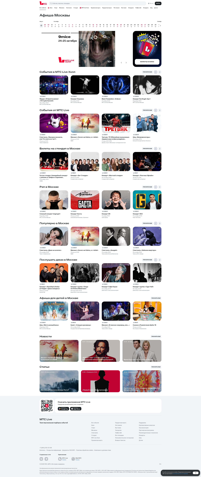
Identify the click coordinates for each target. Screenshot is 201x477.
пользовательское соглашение (180, 473)
